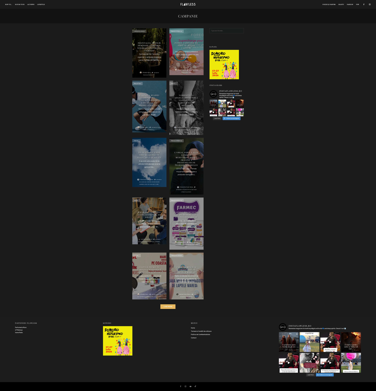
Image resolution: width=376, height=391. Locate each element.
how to (152, 296)
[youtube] (190, 387)
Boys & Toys (137, 83)
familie (185, 244)
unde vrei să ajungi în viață (151, 184)
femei (185, 129)
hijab (192, 189)
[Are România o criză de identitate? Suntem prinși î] (213, 112)
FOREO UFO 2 (184, 72)
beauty (191, 242)
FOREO (196, 70)
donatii (158, 182)
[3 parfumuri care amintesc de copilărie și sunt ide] (222, 103)
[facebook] (363, 4)
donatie (154, 182)
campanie (156, 72)
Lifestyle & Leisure (139, 31)
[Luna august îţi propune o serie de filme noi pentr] (213, 103)
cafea (195, 294)
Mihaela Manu (146, 72)
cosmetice (180, 244)
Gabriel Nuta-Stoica (146, 239)
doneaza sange (147, 241)
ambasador (179, 189)
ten (186, 247)
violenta (190, 129)
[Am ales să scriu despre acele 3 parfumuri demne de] (222, 112)
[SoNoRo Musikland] (224, 78)
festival (150, 75)
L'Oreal (183, 192)
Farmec (190, 244)
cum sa (139, 296)
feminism (145, 75)
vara (190, 72)
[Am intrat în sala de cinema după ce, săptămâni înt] (240, 103)
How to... (173, 83)
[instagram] (369, 4)
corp (176, 244)
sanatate (141, 184)
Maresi (190, 296)
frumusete (195, 244)
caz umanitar (148, 182)
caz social (141, 182)
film (154, 75)
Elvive (189, 189)
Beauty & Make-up (176, 31)
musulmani (188, 192)
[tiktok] (195, 386)
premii (156, 296)
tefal (159, 296)
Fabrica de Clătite (146, 296)
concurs (159, 294)
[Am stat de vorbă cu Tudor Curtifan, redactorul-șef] (231, 103)
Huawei (159, 127)
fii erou (153, 241)
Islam (195, 189)
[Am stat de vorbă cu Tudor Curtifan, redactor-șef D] (231, 112)
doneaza (140, 241)
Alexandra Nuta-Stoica (183, 127)
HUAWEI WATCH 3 (149, 129)
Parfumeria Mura (20, 327)
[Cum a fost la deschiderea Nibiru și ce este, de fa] (240, 112)
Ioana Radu (19, 332)
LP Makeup (19, 330)
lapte (187, 296)
